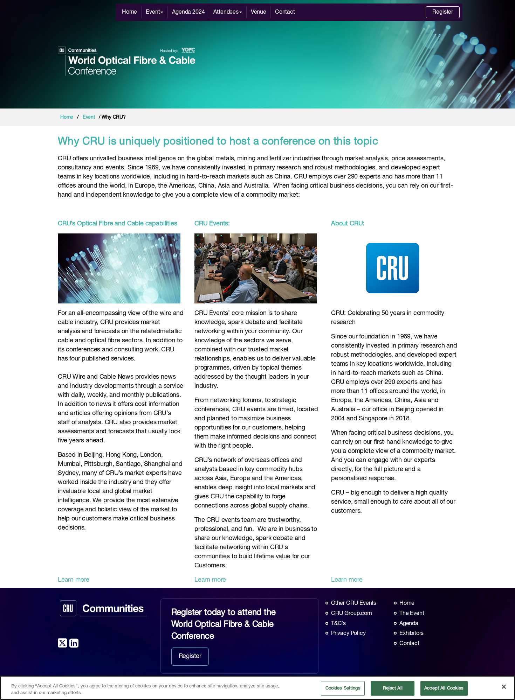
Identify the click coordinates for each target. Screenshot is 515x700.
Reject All (393, 688)
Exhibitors (411, 633)
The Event (411, 613)
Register (442, 12)
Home (129, 12)
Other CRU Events (353, 603)
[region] (257, 688)
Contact (285, 12)
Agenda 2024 (188, 12)
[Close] (503, 686)
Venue (258, 12)
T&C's (338, 623)
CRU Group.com (351, 613)
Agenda (408, 623)
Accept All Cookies (444, 688)
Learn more (73, 580)
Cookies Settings (342, 688)
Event (153, 12)
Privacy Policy (348, 633)
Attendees (225, 12)
